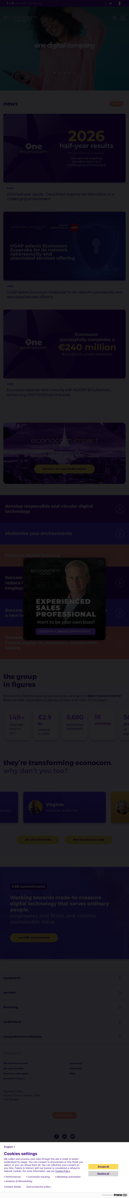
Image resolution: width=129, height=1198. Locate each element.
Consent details (12, 1186)
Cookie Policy (62, 1171)
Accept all (103, 1166)
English (8, 1146)
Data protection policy (38, 1186)
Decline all (103, 1173)
